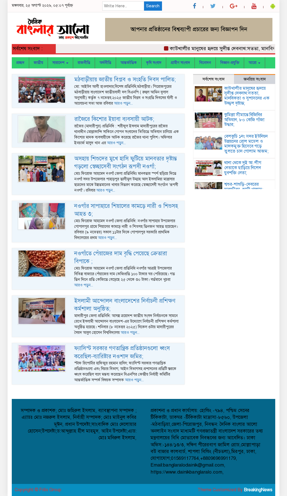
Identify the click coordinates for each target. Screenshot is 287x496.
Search (152, 5)
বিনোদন (205, 62)
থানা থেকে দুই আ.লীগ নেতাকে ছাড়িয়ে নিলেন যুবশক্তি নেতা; (242, 167)
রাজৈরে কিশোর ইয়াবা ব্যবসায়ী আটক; (114, 119)
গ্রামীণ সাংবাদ (180, 62)
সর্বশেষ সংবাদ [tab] (213, 79)
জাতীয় (38, 62)
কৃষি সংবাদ (153, 62)
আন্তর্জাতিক (129, 62)
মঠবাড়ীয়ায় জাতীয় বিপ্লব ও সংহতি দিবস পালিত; (125, 79)
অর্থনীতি (105, 62)
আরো (253, 62)
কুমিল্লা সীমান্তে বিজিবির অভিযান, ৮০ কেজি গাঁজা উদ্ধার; (244, 119)
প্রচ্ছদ (20, 62)
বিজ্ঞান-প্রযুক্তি (229, 62)
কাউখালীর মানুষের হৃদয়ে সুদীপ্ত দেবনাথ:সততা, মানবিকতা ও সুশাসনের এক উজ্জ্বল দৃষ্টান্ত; (246, 96)
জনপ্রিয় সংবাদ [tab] (255, 79)
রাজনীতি (84, 62)
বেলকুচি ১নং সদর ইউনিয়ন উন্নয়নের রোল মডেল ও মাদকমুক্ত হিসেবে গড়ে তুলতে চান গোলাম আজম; (246, 144)
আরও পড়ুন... (123, 103)
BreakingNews (258, 490)
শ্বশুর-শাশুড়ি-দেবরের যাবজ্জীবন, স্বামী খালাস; (243, 187)
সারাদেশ (59, 62)
